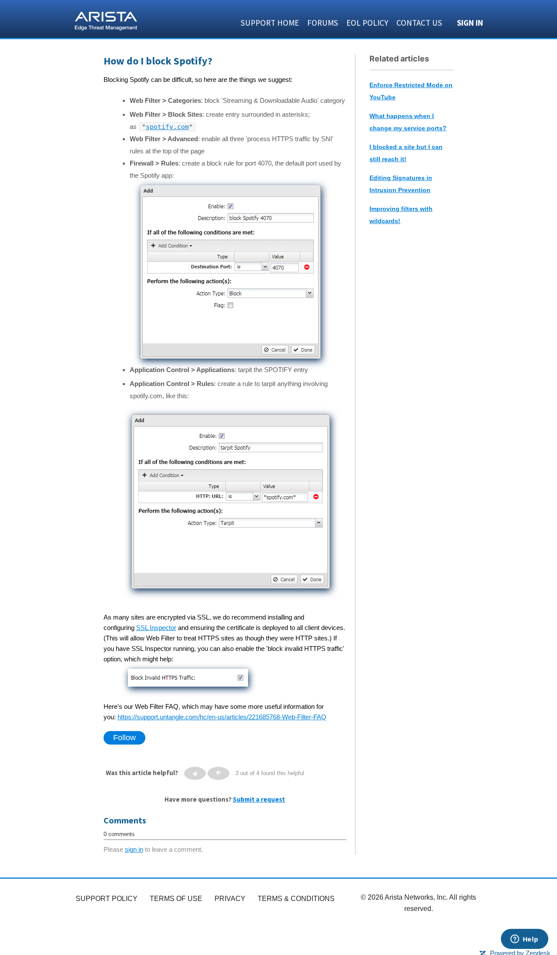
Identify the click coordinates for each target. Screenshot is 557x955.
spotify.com (167, 127)
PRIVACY (230, 898)
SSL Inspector (156, 627)
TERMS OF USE (176, 898)
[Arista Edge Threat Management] (106, 20)
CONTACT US (419, 22)
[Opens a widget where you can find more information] (524, 940)
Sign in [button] (470, 22)
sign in (134, 849)
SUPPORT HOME (270, 22)
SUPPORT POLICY (107, 898)
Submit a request (259, 799)
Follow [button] (124, 737)
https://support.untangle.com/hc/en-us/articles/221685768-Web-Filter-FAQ (221, 717)
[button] (195, 773)
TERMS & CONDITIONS (296, 898)
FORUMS (322, 22)
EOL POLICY (367, 22)
